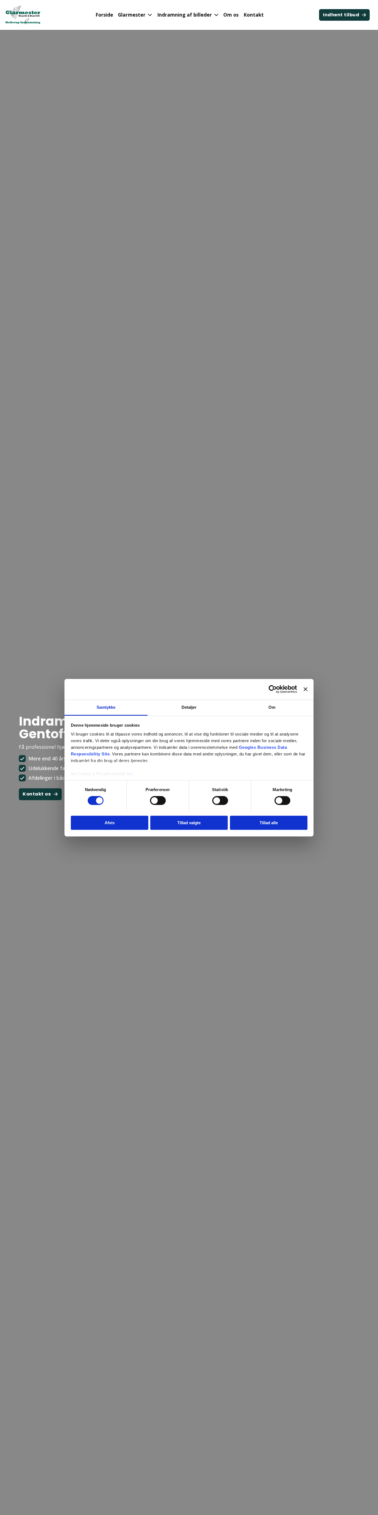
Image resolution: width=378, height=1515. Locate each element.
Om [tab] (271, 707)
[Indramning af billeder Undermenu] (216, 14)
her (130, 773)
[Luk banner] (305, 689)
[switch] (158, 800)
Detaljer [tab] (189, 707)
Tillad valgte (189, 822)
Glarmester (132, 14)
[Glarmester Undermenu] (149, 14)
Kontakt (254, 14)
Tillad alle (269, 822)
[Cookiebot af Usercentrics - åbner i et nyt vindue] (272, 689)
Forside (104, 14)
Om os (231, 14)
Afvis (110, 822)
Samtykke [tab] (106, 707)
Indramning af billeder (184, 14)
